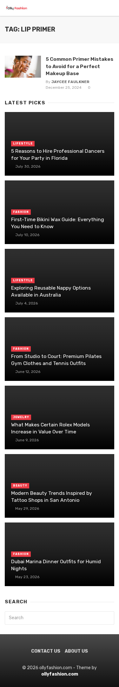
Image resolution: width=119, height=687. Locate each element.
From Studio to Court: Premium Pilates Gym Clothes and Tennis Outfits (56, 359)
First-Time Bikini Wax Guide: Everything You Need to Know (57, 222)
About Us (76, 651)
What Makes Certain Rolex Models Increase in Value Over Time (50, 428)
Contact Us (45, 651)
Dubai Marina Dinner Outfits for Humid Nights (56, 564)
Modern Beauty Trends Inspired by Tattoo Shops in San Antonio (51, 496)
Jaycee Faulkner (70, 82)
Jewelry (21, 417)
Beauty (20, 485)
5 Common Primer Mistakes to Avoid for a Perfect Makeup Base (79, 66)
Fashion (21, 212)
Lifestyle (23, 143)
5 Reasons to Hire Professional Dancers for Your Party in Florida (57, 154)
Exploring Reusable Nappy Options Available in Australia (51, 291)
